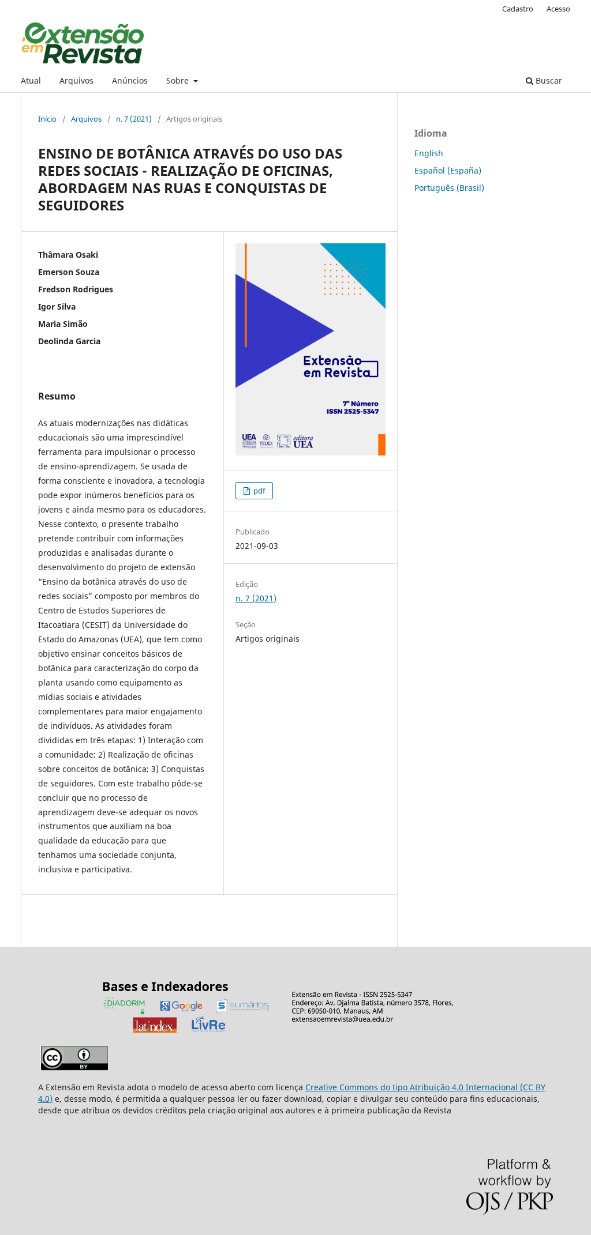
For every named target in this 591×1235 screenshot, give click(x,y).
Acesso (558, 8)
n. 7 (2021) (134, 119)
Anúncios (130, 80)
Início (47, 119)
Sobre (178, 80)
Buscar (547, 80)
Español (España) (447, 170)
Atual (31, 80)
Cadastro (517, 8)
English (428, 153)
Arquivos (76, 80)
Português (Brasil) (449, 187)
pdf (258, 490)
